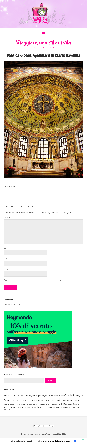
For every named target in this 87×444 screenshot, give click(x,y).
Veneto (66, 407)
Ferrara (6, 400)
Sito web (6, 269)
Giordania (45, 400)
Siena (67, 404)
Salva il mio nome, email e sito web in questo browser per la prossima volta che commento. (34, 281)
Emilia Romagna (74, 395)
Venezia (72, 407)
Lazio (64, 400)
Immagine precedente (12, 187)
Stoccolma (8, 407)
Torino (19, 407)
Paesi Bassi (76, 400)
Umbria (45, 407)
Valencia (59, 407)
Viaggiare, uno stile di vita (43, 42)
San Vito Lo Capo (52, 404)
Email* (5, 259)
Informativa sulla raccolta (22, 441)
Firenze (13, 400)
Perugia (11, 404)
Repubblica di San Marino (35, 404)
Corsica (62, 396)
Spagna (76, 404)
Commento (7, 217)
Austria (20, 396)
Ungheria (51, 407)
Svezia (14, 407)
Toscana (26, 407)
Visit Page (43, 14)
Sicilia (62, 403)
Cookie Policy (49, 426)
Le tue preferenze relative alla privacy (53, 441)
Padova (69, 400)
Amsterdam (8, 396)
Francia (18, 400)
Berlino (25, 396)
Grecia (52, 400)
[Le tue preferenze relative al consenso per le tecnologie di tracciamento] (83, 440)
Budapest (38, 396)
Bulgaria (44, 396)
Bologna (31, 396)
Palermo (6, 404)
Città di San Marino (54, 396)
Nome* (6, 248)
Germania (38, 400)
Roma (45, 404)
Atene (15, 395)
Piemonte (17, 404)
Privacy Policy (38, 426)
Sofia (70, 404)
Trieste (40, 407)
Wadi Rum (7, 410)
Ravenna (23, 404)
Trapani (34, 407)
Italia (58, 400)
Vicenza (77, 407)
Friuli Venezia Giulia (28, 400)
